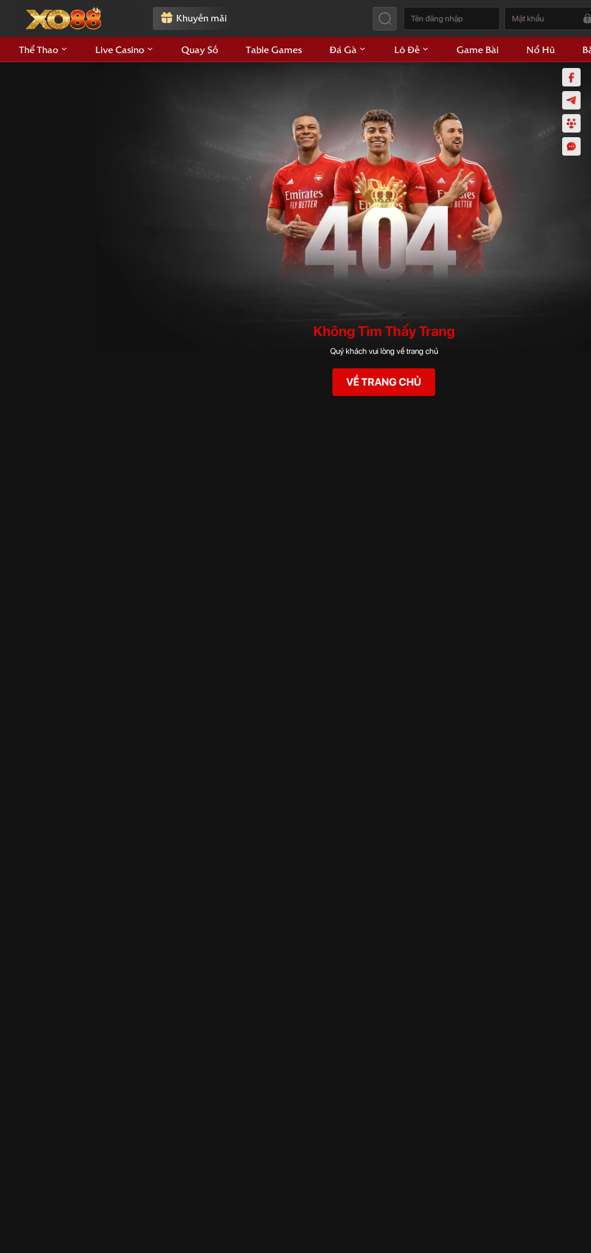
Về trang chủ (383, 382)
